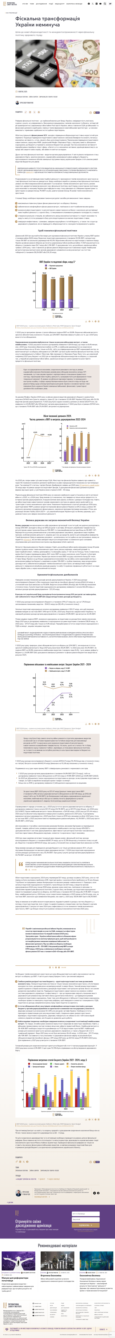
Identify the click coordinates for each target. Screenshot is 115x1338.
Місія (51, 1305)
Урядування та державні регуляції (101, 1317)
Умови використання (85, 1334)
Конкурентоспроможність (102, 1303)
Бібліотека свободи (74, 4)
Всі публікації (11, 13)
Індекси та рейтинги (64, 1310)
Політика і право (99, 1305)
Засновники (53, 1310)
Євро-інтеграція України (101, 1312)
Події (51, 4)
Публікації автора (40, 1197)
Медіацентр (59, 4)
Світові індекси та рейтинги (83, 1305)
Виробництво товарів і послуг (82, 1313)
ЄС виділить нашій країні (89, 485)
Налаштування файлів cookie (103, 1334)
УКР (110, 4)
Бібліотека (64, 1316)
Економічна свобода (82, 1303)
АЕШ (62, 1313)
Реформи (97, 1310)
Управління (53, 1312)
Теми (32, 4)
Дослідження (41, 4)
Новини (52, 1317)
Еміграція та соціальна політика (82, 1316)
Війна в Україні (98, 1314)
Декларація (53, 1307)
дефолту (30, 172)
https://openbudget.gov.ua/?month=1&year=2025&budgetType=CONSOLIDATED (45, 328)
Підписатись (84, 1225)
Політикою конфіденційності (86, 1231)
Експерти (52, 1314)
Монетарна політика (82, 1307)
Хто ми (25, 4)
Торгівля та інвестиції (82, 1319)
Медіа (62, 1305)
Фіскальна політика (81, 1310)
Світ (95, 1307)
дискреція (27, 540)
